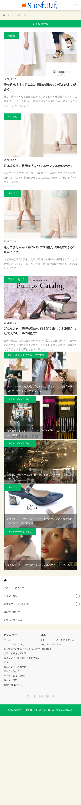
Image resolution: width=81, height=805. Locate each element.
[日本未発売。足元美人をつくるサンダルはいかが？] (40, 135)
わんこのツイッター (50, 644)
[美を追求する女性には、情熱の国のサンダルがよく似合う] (40, 54)
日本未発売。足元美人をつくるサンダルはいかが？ (38, 165)
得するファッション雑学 (16, 604)
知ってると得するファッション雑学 (22, 649)
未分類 (11, 35)
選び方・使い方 (16, 279)
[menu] (76, 5)
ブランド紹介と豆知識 (15, 653)
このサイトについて (14, 588)
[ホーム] (40, 580)
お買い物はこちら (13, 620)
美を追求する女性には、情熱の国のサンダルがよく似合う (40, 87)
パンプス (12, 193)
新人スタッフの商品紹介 (16, 667)
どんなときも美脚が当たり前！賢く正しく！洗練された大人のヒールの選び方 (40, 331)
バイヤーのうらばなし (20, 399)
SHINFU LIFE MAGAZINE (37, 710)
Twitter (28, 695)
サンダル (12, 117)
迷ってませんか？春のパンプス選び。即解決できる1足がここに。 (39, 250)
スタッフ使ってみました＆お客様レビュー (22, 660)
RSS (53, 695)
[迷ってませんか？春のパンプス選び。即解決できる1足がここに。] (40, 214)
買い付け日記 (10, 680)
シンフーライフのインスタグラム (57, 640)
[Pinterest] (47, 695)
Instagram (40, 695)
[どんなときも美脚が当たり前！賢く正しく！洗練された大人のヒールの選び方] (40, 298)
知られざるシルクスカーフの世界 (26, 355)
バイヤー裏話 (11, 596)
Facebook (45, 649)
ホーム (7, 640)
